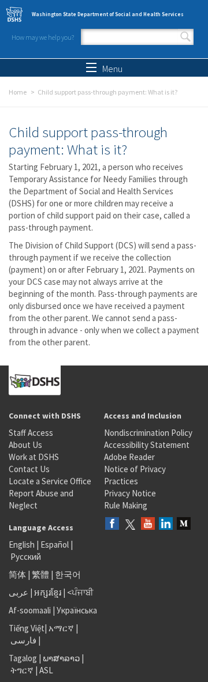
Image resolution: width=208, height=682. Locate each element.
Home (18, 92)
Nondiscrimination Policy (148, 432)
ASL (46, 670)
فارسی (22, 640)
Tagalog (23, 658)
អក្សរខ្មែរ (47, 592)
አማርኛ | (63, 628)
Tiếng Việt (26, 628)
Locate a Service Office (50, 481)
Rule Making (125, 505)
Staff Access (31, 432)
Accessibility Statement (147, 444)
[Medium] (184, 524)
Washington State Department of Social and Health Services (108, 14)
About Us (25, 444)
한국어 (68, 574)
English (22, 544)
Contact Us (29, 469)
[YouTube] (148, 524)
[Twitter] (130, 524)
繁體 (41, 574)
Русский (25, 556)
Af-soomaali (30, 610)
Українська (77, 610)
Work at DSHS (34, 456)
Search (185, 37)
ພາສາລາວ (61, 658)
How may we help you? (43, 37)
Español (54, 544)
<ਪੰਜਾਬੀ (80, 592)
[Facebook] (112, 524)
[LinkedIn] (166, 524)
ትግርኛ (22, 670)
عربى (18, 592)
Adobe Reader (129, 456)
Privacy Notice (130, 493)
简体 (17, 574)
